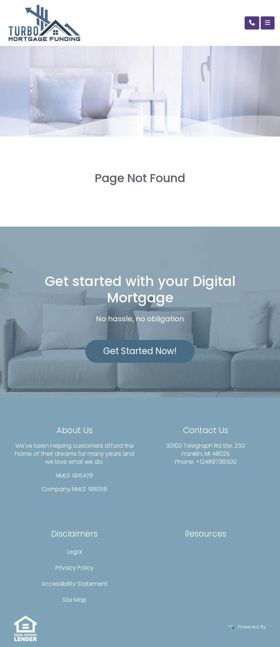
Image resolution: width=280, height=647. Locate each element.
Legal (74, 552)
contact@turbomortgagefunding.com (206, 470)
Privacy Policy (74, 568)
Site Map (74, 600)
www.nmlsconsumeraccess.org (74, 505)
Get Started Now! (140, 351)
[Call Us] (252, 23)
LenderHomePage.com (238, 635)
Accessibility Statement (75, 584)
